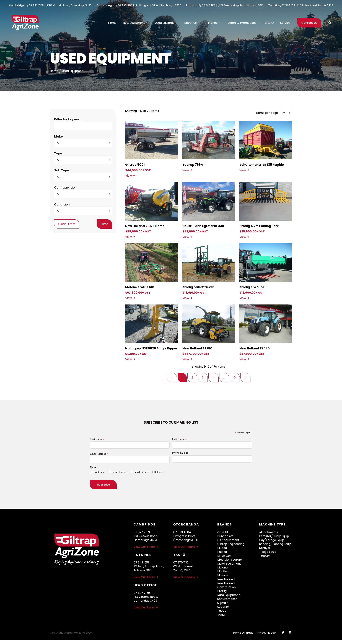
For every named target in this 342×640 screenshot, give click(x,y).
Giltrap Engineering (230, 544)
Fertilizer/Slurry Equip (274, 536)
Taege (221, 611)
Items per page (267, 113)
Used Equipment (166, 23)
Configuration (65, 187)
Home (112, 23)
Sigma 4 (223, 603)
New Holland (226, 579)
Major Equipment (229, 564)
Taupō (272, 5)
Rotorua (191, 5)
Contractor (99, 472)
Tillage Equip (267, 552)
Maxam (222, 575)
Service (285, 23)
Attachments (268, 532)
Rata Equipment (228, 595)
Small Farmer (141, 472)
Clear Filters (66, 224)
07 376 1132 (288, 5)
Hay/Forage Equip (271, 540)
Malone (222, 568)
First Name (97, 439)
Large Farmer (119, 472)
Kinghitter (224, 556)
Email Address (99, 454)
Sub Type (61, 170)
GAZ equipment (228, 540)
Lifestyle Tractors (229, 560)
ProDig (222, 591)
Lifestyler (160, 472)
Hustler (222, 552)
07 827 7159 (36, 5)
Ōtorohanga (105, 5)
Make (58, 136)
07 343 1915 (208, 5)
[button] (135, 22)
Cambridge (16, 5)
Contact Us (309, 23)
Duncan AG (225, 536)
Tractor (264, 556)
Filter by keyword (68, 119)
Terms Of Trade (243, 632)
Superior (223, 607)
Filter (104, 224)
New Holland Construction (226, 585)
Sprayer (264, 548)
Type (58, 153)
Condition (62, 204)
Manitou (223, 571)
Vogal (221, 615)
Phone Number (180, 452)
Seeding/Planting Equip (275, 544)
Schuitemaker (227, 599)
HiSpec (222, 548)
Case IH (222, 532)
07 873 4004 (125, 5)
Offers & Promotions (242, 23)
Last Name (179, 439)
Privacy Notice (266, 632)
